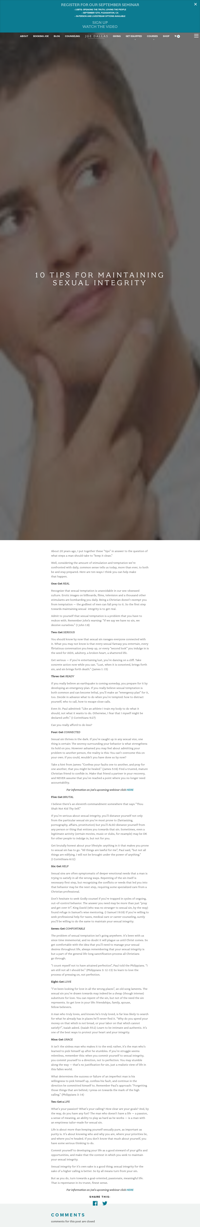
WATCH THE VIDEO (100, 26)
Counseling (72, 36)
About (24, 36)
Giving (117, 36)
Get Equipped (134, 36)
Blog (57, 36)
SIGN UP (100, 22)
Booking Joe (41, 36)
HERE (130, 789)
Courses (152, 36)
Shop (166, 36)
